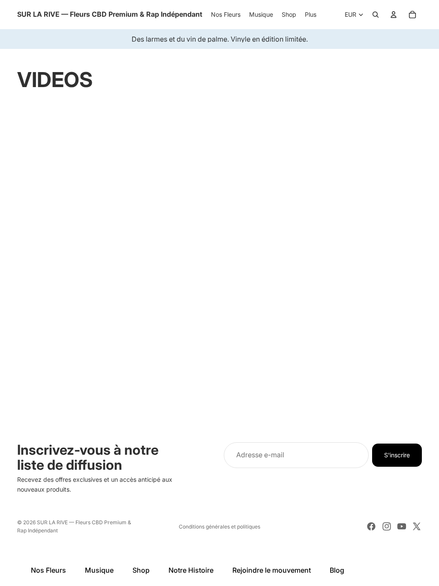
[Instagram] (387, 526)
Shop (141, 570)
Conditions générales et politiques (219, 526)
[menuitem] (311, 14)
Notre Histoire (190, 570)
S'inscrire (397, 454)
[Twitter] (417, 526)
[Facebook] (371, 526)
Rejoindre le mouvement (271, 570)
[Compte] (393, 14)
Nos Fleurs (48, 570)
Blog (337, 570)
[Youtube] (402, 526)
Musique (99, 570)
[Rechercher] (375, 14)
